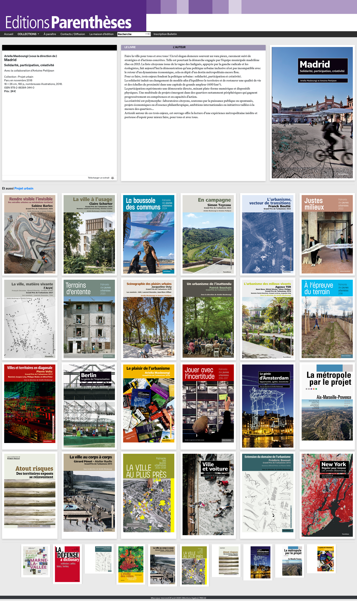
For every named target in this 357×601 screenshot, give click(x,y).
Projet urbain (23, 188)
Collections (27, 34)
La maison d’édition (102, 34)
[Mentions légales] (190, 598)
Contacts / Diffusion (73, 34)
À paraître (50, 34)
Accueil (8, 34)
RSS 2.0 (202, 598)
